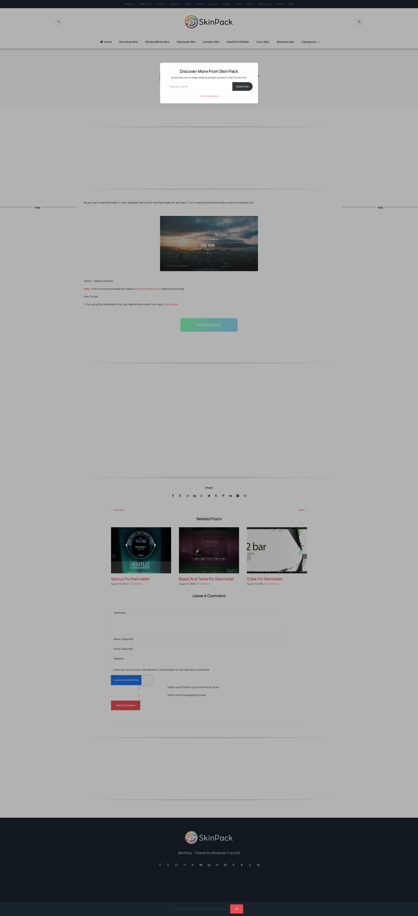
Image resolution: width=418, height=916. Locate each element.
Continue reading (209, 96)
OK (236, 908)
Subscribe (242, 86)
